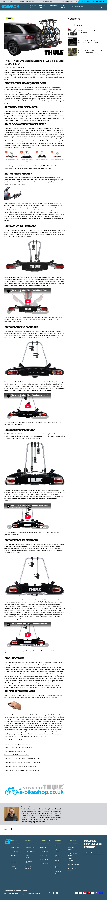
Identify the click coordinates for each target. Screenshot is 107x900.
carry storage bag (17, 236)
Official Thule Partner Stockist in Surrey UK (32, 736)
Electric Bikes (33, 6)
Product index (58, 872)
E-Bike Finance (30, 852)
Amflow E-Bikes (58, 861)
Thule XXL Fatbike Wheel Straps (14, 751)
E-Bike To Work (30, 848)
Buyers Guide (44, 844)
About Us (43, 848)
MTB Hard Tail (73, 844)
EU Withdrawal (15, 862)
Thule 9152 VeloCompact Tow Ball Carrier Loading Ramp (22, 759)
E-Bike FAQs (44, 859)
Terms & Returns (14, 867)
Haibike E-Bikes (58, 845)
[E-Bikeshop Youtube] (57, 892)
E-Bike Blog (44, 855)
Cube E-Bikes (57, 850)
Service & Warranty (28, 867)
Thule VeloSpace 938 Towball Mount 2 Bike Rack (20, 766)
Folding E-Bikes (73, 864)
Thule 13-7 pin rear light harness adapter (17, 745)
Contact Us (44, 852)
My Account (15, 844)
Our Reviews (44, 863)
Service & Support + (98, 1)
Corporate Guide (28, 862)
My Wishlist (15, 848)
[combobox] (77, 7)
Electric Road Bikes (73, 854)
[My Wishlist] (91, 7)
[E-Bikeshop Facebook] (53, 892)
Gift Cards (14, 852)
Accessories (53, 5)
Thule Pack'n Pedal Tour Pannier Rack (16, 755)
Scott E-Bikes (58, 867)
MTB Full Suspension (72, 859)
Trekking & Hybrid (72, 848)
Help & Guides (63, 6)
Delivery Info (14, 856)
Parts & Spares (42, 6)
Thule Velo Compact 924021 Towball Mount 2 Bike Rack (22, 762)
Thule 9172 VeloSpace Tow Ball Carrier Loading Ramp (21, 771)
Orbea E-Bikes (58, 856)
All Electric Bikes (72, 869)
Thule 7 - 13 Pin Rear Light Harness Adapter (18, 747)
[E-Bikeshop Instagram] (49, 892)
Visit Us (27, 844)
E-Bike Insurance (28, 856)
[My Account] (94, 7)
